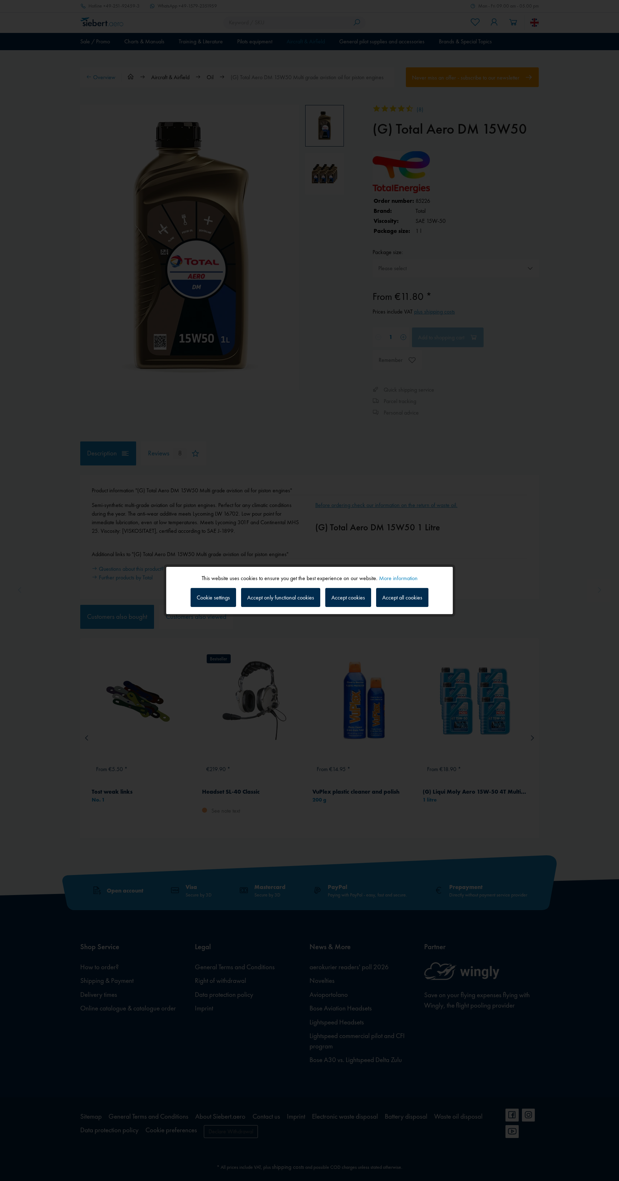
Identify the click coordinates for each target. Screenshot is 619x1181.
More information (398, 578)
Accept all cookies (402, 597)
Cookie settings (213, 597)
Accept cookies (348, 597)
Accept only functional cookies (280, 597)
